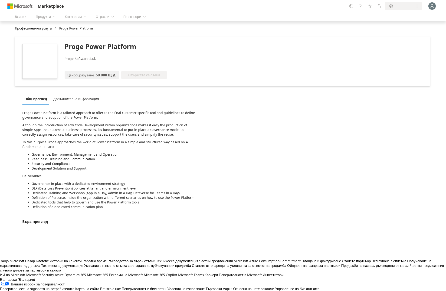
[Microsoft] (20, 6)
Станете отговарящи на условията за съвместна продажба (239, 265)
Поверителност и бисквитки (144, 288)
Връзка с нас (110, 288)
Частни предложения (216, 260)
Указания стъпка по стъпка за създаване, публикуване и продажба (137, 265)
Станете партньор (356, 260)
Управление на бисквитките (297, 288)
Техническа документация (177, 260)
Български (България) (17, 279)
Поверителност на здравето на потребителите (37, 288)
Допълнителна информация (76, 99)
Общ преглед (35, 99)
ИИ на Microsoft (12, 274)
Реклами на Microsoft (126, 274)
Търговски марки (219, 288)
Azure (59, 274)
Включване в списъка (389, 260)
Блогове (42, 260)
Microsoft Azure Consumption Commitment (268, 260)
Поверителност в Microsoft (240, 274)
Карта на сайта (87, 288)
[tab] (36, 99)
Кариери (211, 274)
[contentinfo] (56, 28)
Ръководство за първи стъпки (131, 260)
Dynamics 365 (75, 274)
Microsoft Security (40, 274)
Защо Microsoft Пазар (17, 260)
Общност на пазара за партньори (313, 265)
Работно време (94, 260)
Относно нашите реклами (253, 288)
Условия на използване (186, 288)
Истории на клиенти (66, 260)
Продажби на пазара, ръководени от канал (375, 265)
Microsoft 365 (97, 274)
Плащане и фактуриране (321, 260)
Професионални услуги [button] (33, 28)
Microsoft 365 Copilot (160, 274)
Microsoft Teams (191, 274)
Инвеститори (273, 274)
